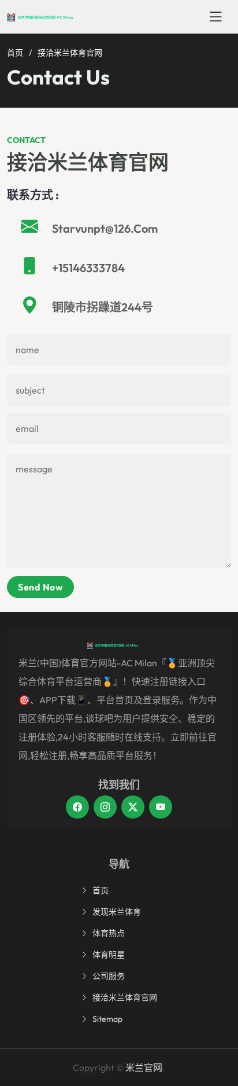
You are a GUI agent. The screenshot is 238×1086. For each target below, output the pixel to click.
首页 (15, 52)
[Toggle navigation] (215, 17)
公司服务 (108, 976)
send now (40, 587)
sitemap (107, 1019)
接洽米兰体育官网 (124, 997)
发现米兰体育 (116, 912)
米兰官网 (143, 1067)
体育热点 (108, 933)
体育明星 (108, 954)
